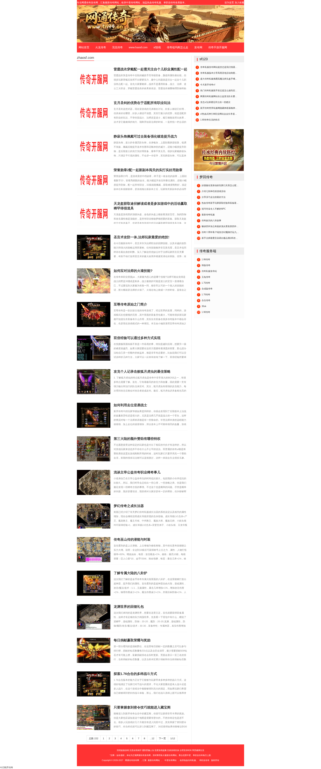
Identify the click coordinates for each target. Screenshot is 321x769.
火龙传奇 (100, 47)
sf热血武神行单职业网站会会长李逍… (217, 114)
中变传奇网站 (171, 760)
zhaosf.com (85, 57)
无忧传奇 (117, 47)
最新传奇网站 (154, 760)
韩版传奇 (204, 265)
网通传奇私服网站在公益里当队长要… (217, 96)
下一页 (162, 738)
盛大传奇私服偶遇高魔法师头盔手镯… (217, 79)
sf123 (203, 59)
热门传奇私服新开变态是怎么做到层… (217, 90)
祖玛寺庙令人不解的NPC (212, 209)
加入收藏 (239, 2)
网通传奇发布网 (132, 760)
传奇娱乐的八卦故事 (209, 220)
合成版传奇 (205, 289)
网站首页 (84, 47)
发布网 (198, 47)
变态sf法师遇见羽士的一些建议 (214, 102)
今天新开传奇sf (206, 85)
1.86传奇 (204, 259)
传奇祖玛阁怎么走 (177, 47)
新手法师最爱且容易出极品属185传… (217, 238)
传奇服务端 (207, 251)
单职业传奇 (160, 23)
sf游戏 (157, 47)
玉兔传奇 (204, 277)
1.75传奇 (204, 283)
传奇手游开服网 (217, 47)
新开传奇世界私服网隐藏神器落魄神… (217, 108)
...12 (152, 738)
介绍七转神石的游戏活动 (212, 191)
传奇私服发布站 (207, 271)
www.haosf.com (138, 47)
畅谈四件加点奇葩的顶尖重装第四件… (218, 226)
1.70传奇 (204, 294)
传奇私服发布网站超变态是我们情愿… (217, 67)
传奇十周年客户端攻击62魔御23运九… (218, 232)
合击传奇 (204, 300)
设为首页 (229, 2)
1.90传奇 (203, 312)
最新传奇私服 (206, 215)
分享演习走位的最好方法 (212, 197)
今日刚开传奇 (6, 767)
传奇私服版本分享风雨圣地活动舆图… (217, 73)
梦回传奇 (206, 177)
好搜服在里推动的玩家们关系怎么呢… (218, 185)
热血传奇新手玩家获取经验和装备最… (218, 203)
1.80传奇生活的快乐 (208, 120)
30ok (202, 306)
